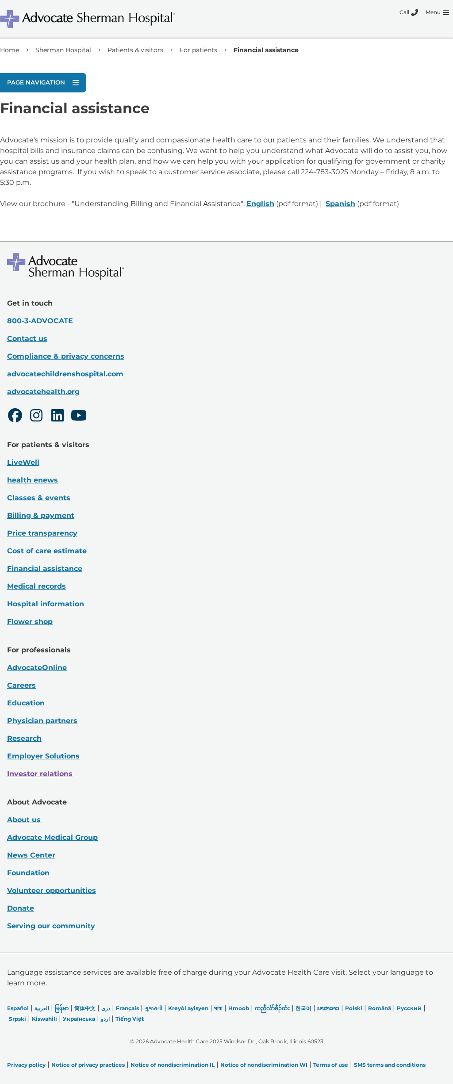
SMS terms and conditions (390, 1064)
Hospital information (45, 604)
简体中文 (85, 1008)
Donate (20, 908)
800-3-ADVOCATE (40, 321)
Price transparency (42, 533)
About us (24, 820)
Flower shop (30, 621)
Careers (21, 685)
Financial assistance (44, 568)
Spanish (340, 203)
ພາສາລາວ (328, 1008)
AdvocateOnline (37, 667)
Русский (409, 1008)
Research (24, 738)
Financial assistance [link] (266, 50)
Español (18, 1008)
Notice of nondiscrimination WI (263, 1064)
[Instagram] (36, 416)
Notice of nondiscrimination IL (173, 1064)
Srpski (17, 1018)
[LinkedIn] (57, 416)
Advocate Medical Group (52, 837)
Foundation (28, 873)
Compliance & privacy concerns (65, 356)
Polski (353, 1008)
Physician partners (42, 720)
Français (127, 1008)
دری (105, 1008)
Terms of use (330, 1064)
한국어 (303, 1008)
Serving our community (51, 926)
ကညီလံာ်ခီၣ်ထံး (272, 1008)
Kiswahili (44, 1018)
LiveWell (23, 462)
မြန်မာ (62, 1008)
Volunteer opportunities (51, 890)
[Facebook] (15, 416)
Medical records (36, 586)
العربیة (42, 1008)
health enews (32, 480)
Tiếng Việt (129, 1018)
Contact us (27, 338)
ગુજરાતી (153, 1008)
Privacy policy (26, 1064)
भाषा (218, 1008)
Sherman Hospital (63, 50)
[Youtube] (79, 416)
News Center (31, 855)
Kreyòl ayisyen (188, 1008)
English (260, 203)
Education (26, 703)
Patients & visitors (135, 50)
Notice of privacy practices (88, 1064)
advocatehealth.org (43, 391)
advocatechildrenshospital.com (65, 374)
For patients (198, 50)
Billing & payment (40, 515)
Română (379, 1008)
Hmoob (238, 1008)
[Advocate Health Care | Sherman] (99, 19)
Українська (79, 1018)
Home (9, 50)
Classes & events (38, 498)
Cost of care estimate (47, 551)
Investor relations (40, 774)
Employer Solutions (43, 756)
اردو (105, 1018)
